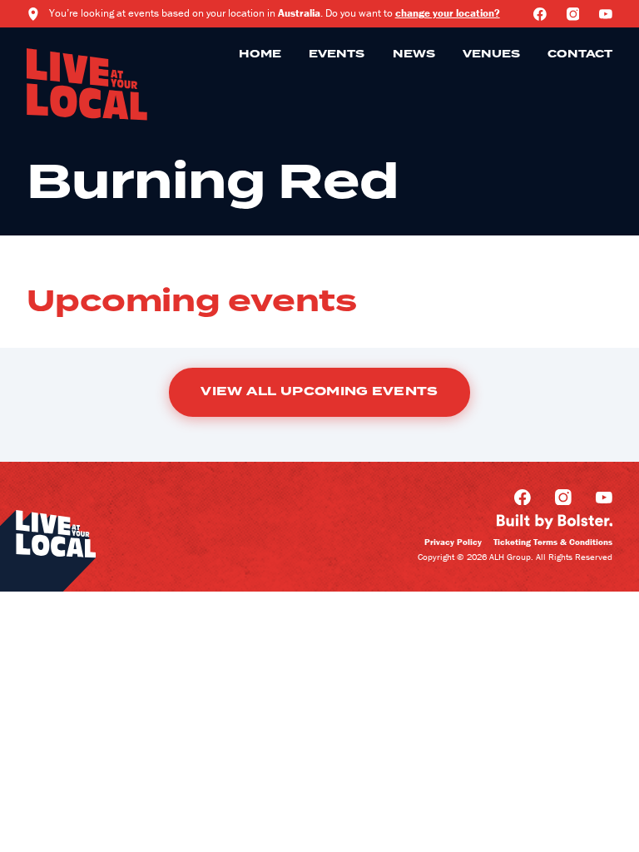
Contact (579, 54)
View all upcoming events (319, 391)
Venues (491, 54)
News (414, 54)
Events (336, 54)
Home (260, 54)
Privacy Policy (453, 541)
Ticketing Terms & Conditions (552, 541)
